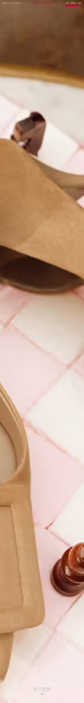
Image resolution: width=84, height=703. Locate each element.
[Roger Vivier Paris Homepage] (42, 3)
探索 (42, 694)
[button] (4, 3)
